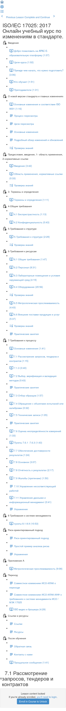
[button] (2, 3)
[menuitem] (2, 7)
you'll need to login (47, 697)
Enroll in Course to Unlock (33, 701)
